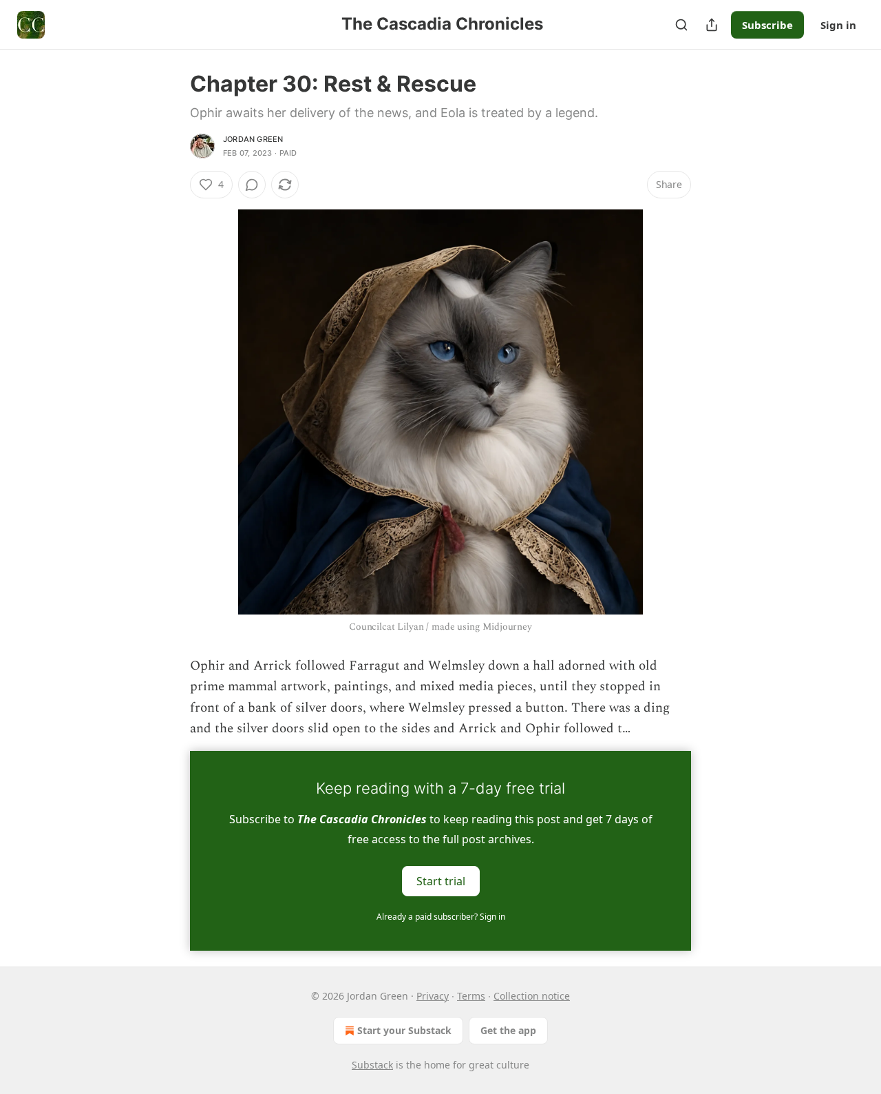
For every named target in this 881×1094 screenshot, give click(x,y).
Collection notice (531, 995)
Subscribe (767, 25)
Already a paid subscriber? (440, 916)
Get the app (508, 1030)
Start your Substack (404, 1030)
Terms (471, 995)
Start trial (440, 880)
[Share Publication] (711, 25)
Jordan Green (253, 139)
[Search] (681, 25)
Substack (372, 1064)
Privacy (432, 995)
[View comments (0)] (252, 184)
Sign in (838, 25)
